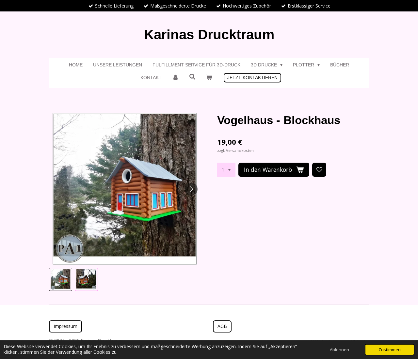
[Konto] (175, 77)
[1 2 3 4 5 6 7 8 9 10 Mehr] (226, 170)
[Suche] (192, 77)
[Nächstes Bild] (191, 189)
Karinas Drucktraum (209, 34)
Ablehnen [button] (339, 349)
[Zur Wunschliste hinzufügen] (319, 170)
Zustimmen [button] (389, 349)
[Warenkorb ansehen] (209, 77)
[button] (60, 279)
